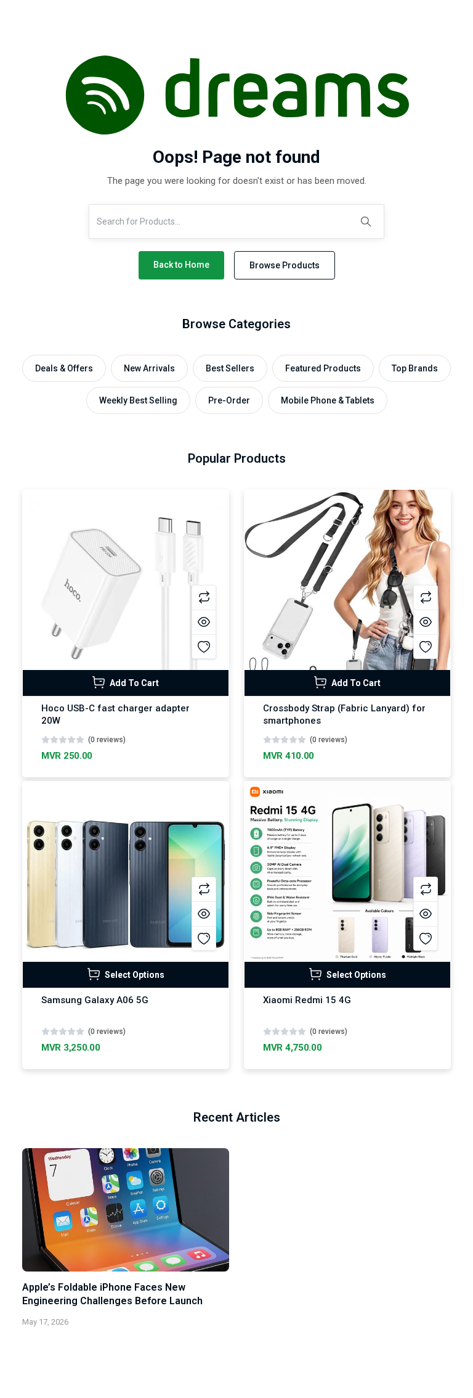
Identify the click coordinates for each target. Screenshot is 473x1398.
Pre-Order (229, 400)
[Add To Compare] (204, 597)
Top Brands (415, 368)
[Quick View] (204, 622)
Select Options (133, 975)
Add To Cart (133, 683)
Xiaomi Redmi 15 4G (307, 1000)
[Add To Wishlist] (204, 646)
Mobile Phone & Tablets (327, 400)
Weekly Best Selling (138, 400)
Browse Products (284, 265)
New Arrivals (149, 368)
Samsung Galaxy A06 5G (94, 1000)
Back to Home (181, 265)
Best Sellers (230, 368)
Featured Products (323, 368)
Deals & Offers (64, 368)
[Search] (366, 221)
